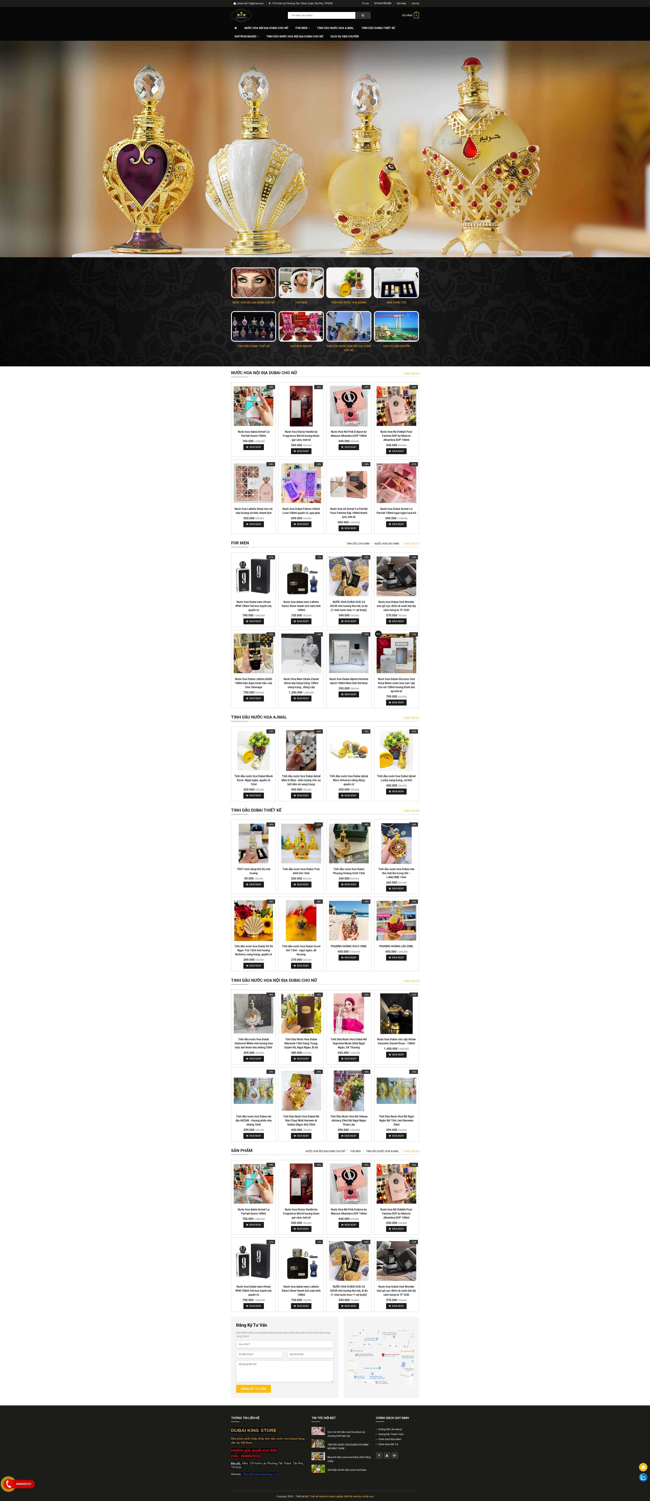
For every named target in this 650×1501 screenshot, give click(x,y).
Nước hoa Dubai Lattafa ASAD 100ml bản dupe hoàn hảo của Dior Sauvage (253, 683)
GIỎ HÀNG (409, 15)
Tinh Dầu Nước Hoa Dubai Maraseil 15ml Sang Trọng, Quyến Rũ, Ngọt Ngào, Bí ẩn (301, 1043)
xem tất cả (412, 373)
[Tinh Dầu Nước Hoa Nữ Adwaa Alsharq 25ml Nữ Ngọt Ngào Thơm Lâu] (349, 1091)
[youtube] (394, 1455)
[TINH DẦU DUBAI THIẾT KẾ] (253, 326)
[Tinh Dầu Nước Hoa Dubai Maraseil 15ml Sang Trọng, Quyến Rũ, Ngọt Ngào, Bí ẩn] (301, 1013)
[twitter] (387, 1455)
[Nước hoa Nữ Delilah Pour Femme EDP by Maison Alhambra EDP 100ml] (396, 406)
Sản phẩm (242, 1150)
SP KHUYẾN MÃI (382, 3)
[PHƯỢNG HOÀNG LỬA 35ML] (396, 920)
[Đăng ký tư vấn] (643, 1467)
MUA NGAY (255, 447)
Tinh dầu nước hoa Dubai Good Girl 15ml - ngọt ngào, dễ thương (301, 950)
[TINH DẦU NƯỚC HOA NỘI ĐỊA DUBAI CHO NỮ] (349, 326)
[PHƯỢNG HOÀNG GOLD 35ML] (349, 920)
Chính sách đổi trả (388, 1444)
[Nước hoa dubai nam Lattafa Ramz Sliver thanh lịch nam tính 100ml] (301, 576)
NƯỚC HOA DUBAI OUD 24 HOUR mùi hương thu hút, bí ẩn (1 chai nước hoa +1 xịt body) (349, 606)
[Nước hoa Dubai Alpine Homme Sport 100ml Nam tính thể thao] (349, 653)
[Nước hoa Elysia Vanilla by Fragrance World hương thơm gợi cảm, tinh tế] (301, 406)
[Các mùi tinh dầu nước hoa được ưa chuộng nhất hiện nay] (318, 1430)
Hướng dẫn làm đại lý (390, 1429)
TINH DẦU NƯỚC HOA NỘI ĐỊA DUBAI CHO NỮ (294, 36)
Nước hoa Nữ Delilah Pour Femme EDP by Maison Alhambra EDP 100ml (396, 435)
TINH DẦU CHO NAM (357, 543)
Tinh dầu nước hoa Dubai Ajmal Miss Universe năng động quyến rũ (349, 780)
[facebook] (379, 1455)
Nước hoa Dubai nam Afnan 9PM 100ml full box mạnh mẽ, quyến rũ (253, 606)
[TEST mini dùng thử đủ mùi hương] (253, 843)
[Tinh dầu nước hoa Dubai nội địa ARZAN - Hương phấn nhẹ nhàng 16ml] (253, 1091)
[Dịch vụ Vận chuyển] (396, 326)
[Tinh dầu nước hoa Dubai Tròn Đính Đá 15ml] (301, 843)
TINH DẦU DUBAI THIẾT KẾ (378, 28)
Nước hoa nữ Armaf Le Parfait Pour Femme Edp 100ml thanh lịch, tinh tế (348, 513)
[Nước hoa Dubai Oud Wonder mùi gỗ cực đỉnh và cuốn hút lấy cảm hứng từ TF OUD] (396, 576)
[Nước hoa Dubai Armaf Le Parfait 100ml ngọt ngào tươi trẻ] (396, 483)
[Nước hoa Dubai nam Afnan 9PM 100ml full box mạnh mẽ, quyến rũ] (253, 576)
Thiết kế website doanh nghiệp (326, 1496)
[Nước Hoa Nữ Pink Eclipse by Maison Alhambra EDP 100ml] (349, 406)
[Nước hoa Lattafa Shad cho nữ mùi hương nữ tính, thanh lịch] (253, 483)
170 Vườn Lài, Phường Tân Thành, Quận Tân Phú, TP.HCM (301, 3)
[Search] (363, 15)
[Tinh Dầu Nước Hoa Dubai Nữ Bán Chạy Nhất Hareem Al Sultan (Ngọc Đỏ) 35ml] (301, 1091)
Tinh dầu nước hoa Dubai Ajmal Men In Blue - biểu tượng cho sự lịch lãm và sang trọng (301, 780)
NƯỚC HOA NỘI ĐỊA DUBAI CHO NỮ (266, 28)
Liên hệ (415, 3)
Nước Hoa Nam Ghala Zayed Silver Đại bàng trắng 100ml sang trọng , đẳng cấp (301, 683)
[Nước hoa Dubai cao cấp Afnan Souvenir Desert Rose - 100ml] (396, 1013)
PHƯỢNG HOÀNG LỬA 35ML (396, 946)
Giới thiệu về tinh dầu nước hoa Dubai (347, 1470)
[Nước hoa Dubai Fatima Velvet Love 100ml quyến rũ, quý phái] (301, 483)
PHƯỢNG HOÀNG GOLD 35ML (349, 946)
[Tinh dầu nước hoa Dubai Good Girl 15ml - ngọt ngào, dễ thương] (301, 920)
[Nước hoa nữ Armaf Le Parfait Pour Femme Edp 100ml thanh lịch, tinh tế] (349, 483)
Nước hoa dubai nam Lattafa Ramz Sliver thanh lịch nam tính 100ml (301, 606)
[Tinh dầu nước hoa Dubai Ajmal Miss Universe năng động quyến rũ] (349, 750)
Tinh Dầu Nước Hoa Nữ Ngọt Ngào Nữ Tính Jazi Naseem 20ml (396, 1120)
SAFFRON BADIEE (245, 36)
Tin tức (365, 3)
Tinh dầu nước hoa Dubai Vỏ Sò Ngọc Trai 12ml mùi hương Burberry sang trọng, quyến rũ (253, 950)
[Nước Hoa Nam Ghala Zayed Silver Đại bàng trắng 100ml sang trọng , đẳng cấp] (301, 653)
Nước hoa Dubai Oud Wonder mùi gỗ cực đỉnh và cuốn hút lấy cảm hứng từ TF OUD (396, 606)
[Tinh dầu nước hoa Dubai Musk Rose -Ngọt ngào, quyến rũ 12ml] (253, 750)
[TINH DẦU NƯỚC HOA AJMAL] (349, 282)
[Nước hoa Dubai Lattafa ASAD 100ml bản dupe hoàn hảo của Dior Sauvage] (253, 653)
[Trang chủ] (235, 28)
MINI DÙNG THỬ (396, 302)
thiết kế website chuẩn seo (359, 1496)
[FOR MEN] (301, 282)
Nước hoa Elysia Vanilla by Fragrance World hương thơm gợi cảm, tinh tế (301, 435)
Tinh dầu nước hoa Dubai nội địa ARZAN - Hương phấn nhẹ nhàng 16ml (254, 1120)
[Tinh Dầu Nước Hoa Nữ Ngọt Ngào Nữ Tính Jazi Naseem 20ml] (396, 1091)
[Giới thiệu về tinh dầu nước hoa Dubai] (318, 1468)
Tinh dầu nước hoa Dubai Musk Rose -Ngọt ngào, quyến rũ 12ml (253, 780)
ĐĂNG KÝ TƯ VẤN (253, 1389)
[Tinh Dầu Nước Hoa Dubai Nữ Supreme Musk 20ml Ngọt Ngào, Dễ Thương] (349, 1013)
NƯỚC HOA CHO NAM (387, 543)
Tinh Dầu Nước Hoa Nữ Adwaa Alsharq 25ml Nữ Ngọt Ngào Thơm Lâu (348, 1120)
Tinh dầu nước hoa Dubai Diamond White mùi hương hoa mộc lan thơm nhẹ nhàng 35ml (254, 1043)
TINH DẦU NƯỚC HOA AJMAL (335, 28)
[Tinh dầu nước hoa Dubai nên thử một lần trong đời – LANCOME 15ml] (396, 843)
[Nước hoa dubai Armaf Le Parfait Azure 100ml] (253, 406)
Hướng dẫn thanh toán (391, 1434)
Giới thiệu (401, 3)
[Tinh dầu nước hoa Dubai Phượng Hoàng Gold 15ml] (349, 843)
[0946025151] (643, 1477)
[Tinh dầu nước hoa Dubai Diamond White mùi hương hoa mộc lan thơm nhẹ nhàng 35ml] (253, 1013)
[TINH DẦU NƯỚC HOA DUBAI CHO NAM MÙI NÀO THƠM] (318, 1443)
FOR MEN (302, 28)
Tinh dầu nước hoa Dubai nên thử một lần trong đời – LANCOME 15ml (396, 873)
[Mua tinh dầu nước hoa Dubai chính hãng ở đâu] (318, 1456)
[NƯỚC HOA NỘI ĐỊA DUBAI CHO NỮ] (253, 282)
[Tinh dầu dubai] (241, 15)
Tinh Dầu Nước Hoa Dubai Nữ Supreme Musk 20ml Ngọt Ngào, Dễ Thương (349, 1043)
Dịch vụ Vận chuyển (345, 36)
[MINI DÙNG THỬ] (396, 282)
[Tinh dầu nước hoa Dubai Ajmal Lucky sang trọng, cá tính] (396, 750)
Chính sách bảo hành (389, 1439)
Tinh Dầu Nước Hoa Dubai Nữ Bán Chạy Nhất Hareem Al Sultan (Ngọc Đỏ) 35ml (301, 1120)
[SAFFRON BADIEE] (301, 326)
